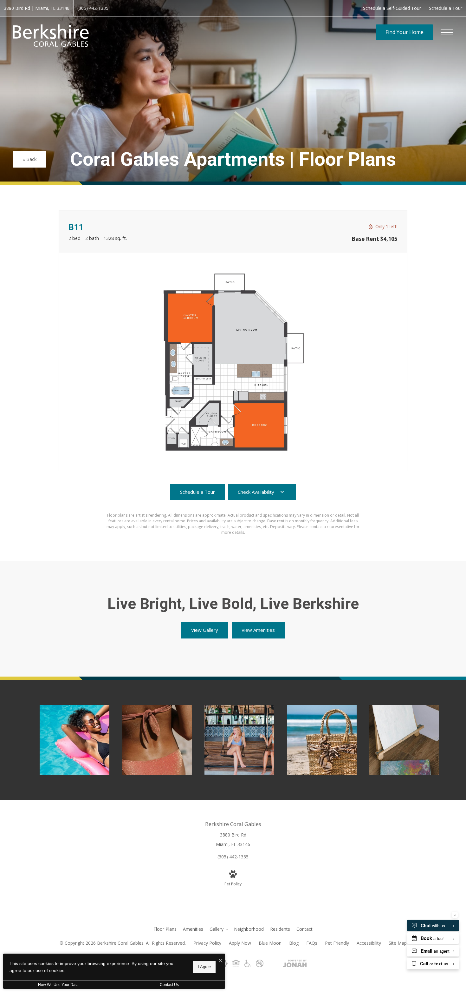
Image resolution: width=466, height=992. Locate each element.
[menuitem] (165, 929)
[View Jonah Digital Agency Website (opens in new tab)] (295, 964)
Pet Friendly (337, 943)
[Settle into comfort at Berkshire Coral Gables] (322, 740)
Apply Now (240, 943)
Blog (294, 943)
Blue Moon (270, 943)
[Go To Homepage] (51, 35)
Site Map (398, 943)
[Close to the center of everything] (157, 740)
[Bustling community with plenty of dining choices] (239, 740)
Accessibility (369, 943)
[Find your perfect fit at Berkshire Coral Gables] (74, 740)
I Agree (204, 966)
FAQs (311, 943)
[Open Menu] (447, 32)
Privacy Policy (207, 943)
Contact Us (169, 984)
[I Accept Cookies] (221, 960)
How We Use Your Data (58, 984)
